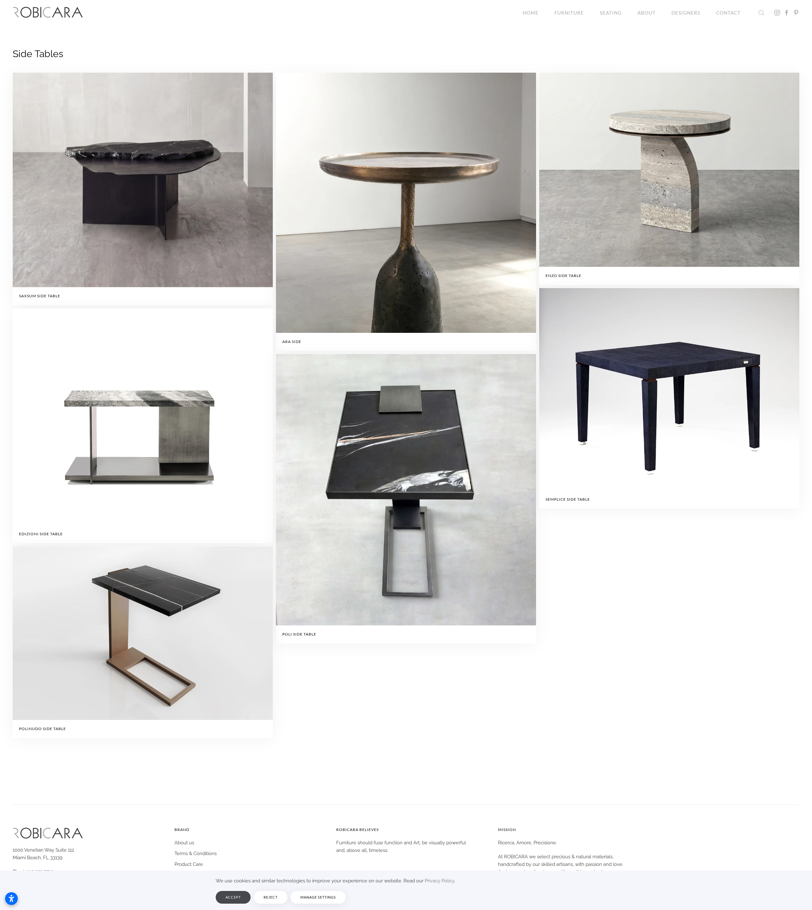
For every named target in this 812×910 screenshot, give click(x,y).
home (531, 13)
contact (728, 13)
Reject (271, 897)
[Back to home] (48, 12)
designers (685, 13)
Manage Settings (318, 897)
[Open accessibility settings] (11, 898)
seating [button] (611, 13)
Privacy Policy (439, 881)
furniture (569, 13)
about (647, 13)
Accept (233, 897)
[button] (761, 12)
